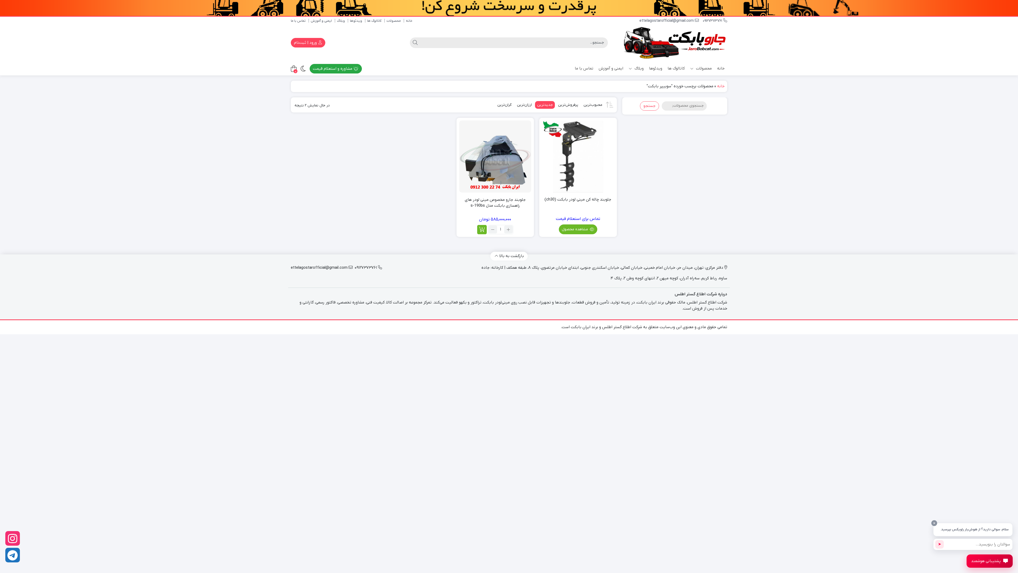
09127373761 (713, 20)
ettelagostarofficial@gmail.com (667, 20)
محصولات (394, 21)
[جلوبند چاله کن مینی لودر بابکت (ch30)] (578, 156)
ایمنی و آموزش (321, 21)
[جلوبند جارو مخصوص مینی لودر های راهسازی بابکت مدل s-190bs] (495, 156)
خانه (409, 21)
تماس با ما (298, 21)
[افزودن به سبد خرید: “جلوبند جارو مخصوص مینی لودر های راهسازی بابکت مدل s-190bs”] (482, 229)
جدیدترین (545, 104)
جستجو (649, 105)
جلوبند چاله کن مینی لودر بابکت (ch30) (578, 199)
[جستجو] (415, 42)
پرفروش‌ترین (568, 104)
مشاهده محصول (575, 229)
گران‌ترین (504, 104)
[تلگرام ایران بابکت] (12, 555)
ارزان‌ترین (524, 104)
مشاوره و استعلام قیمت (333, 68)
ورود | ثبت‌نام (306, 42)
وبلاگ (341, 21)
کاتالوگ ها (374, 21)
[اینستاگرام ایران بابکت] (12, 538)
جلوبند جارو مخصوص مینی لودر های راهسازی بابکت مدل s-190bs (495, 203)
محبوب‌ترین (592, 104)
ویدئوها (356, 21)
